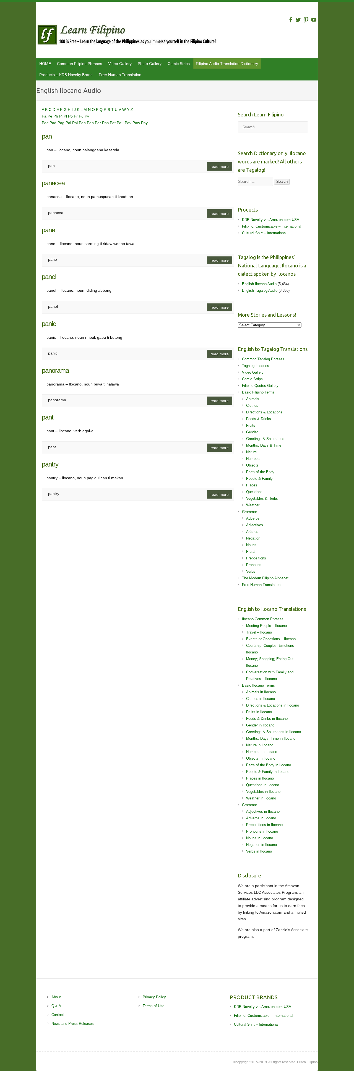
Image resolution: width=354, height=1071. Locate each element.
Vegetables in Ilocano (263, 791)
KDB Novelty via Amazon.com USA (270, 220)
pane (48, 230)
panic (49, 323)
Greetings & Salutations (265, 439)
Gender (252, 432)
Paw (136, 123)
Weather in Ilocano (261, 798)
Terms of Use (153, 1006)
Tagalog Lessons (255, 366)
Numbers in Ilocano (261, 752)
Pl (66, 116)
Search (282, 181)
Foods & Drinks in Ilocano (267, 718)
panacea (53, 183)
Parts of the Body (260, 472)
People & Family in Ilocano (267, 772)
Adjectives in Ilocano (263, 811)
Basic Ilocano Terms (258, 685)
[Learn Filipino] (177, 35)
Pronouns (253, 565)
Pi (61, 116)
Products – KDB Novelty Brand (66, 74)
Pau (121, 123)
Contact (57, 1015)
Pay (144, 123)
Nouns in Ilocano (259, 838)
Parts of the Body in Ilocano (268, 765)
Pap (91, 123)
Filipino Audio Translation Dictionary (227, 63)
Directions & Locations (264, 412)
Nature (251, 452)
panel (49, 276)
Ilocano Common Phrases (262, 619)
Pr (76, 116)
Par (98, 123)
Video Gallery (120, 63)
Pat (113, 123)
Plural (250, 551)
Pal (75, 123)
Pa (45, 116)
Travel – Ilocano (259, 632)
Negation (253, 538)
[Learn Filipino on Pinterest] (306, 19)
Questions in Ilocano (262, 785)
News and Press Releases (72, 1024)
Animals (252, 399)
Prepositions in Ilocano (264, 825)
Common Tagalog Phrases (263, 359)
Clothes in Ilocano (260, 699)
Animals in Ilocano (261, 692)
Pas (106, 123)
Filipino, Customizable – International (271, 226)
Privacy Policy (154, 997)
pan (47, 136)
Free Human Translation (120, 74)
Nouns (251, 545)
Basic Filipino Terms (258, 392)
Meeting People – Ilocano (266, 626)
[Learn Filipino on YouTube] (313, 19)
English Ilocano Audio (259, 284)
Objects (252, 465)
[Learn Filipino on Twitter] (298, 19)
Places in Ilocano (260, 778)
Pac (46, 123)
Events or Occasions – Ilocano (271, 639)
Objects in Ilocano (260, 758)
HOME (45, 63)
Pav (128, 123)
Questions (254, 492)
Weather (252, 505)
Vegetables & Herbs (262, 498)
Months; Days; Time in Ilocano (270, 738)
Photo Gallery (150, 63)
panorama (55, 370)
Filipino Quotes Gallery (260, 386)
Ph (56, 116)
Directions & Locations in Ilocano (272, 705)
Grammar (249, 512)
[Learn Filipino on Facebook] (290, 19)
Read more (219, 166)
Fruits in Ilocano (259, 712)
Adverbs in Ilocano (261, 818)
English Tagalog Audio (259, 290)
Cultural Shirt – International (264, 233)
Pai (69, 123)
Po (71, 116)
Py (87, 116)
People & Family (259, 478)
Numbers (253, 459)
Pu (82, 116)
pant (47, 417)
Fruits (250, 425)
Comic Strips (179, 63)
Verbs (250, 571)
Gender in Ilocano (260, 725)
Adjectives (254, 525)
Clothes (252, 405)
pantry (50, 464)
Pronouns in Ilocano (262, 831)
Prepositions (256, 558)
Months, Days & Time (263, 445)
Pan (83, 123)
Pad (54, 123)
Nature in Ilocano (259, 745)
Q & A (56, 1006)
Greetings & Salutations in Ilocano (273, 732)
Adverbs (252, 518)
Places (251, 485)
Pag (62, 123)
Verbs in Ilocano (259, 851)
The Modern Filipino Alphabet (265, 578)
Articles (252, 532)
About (56, 997)
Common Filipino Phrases (79, 63)
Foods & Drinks (258, 419)
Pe (50, 116)
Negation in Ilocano (261, 845)
